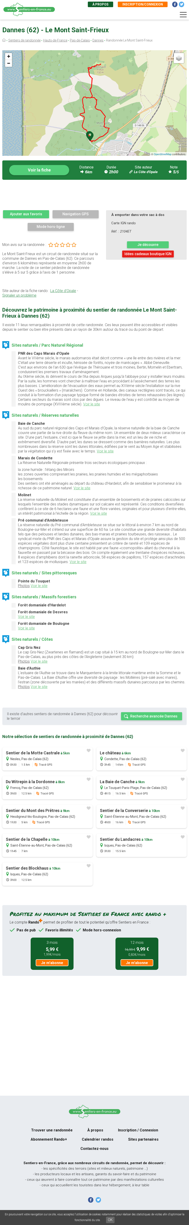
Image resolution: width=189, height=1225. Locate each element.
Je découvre (147, 244)
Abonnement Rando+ (49, 1139)
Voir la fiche (39, 170)
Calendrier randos (97, 1139)
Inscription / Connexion (138, 1130)
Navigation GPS (75, 214)
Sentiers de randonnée (24, 40)
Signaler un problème (19, 295)
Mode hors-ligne (51, 226)
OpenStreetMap (162, 154)
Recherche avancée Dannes (153, 716)
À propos (100, 4)
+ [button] (8, 56)
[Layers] (179, 58)
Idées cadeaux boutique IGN (147, 254)
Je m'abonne (52, 963)
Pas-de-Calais (80, 40)
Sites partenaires (143, 1139)
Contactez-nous (94, 1148)
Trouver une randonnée (52, 1130)
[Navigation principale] (183, 14)
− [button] (8, 63)
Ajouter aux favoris (26, 214)
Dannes (97, 40)
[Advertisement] (94, 194)
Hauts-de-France (55, 40)
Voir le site (91, 404)
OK (110, 1220)
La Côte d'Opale (146, 172)
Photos (24, 586)
